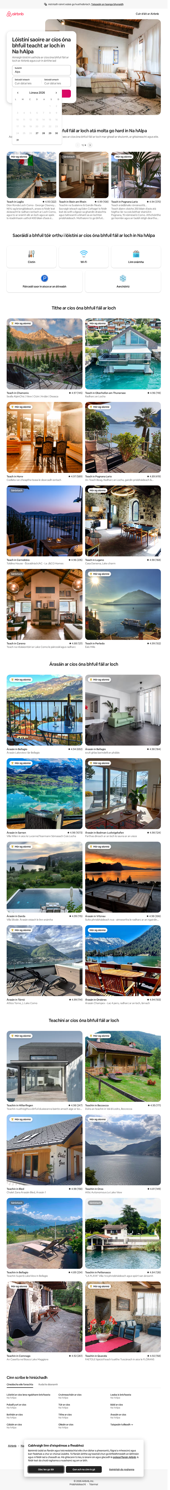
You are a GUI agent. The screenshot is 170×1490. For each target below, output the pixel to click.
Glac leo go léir (46, 1469)
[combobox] (41, 72)
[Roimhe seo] (77, 145)
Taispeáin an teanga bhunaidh (107, 4)
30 (56, 133)
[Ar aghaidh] (90, 145)
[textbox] (27, 83)
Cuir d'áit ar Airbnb (147, 14)
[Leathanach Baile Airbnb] (15, 14)
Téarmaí (93, 1484)
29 (50, 133)
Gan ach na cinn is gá (84, 1469)
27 (37, 133)
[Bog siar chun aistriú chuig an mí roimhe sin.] (18, 93)
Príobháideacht (78, 1484)
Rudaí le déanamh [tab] (48, 1384)
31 (17, 140)
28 (43, 133)
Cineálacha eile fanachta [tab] (20, 1384)
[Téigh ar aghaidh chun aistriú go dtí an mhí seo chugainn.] (56, 93)
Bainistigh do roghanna (121, 1469)
